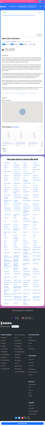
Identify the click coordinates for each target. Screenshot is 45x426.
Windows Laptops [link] (37, 169)
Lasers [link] (24, 189)
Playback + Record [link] (8, 296)
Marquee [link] (6, 177)
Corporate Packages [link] (25, 180)
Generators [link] (6, 175)
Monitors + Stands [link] (8, 299)
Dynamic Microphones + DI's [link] (8, 256)
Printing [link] (34, 214)
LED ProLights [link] (36, 284)
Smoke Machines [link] (36, 165)
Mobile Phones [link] (7, 224)
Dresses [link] (34, 167)
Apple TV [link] (15, 235)
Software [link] (35, 228)
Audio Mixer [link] (35, 177)
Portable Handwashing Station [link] (26, 211)
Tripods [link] (34, 277)
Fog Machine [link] (35, 191)
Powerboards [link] (26, 243)
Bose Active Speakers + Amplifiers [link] (16, 260)
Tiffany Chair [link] (16, 180)
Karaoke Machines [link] (27, 173)
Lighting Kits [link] (26, 286)
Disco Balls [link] (35, 189)
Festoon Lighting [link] (26, 280)
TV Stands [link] (16, 247)
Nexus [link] (24, 185)
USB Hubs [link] (16, 240)
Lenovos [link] (25, 240)
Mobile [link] (24, 245)
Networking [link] (25, 224)
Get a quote (31, 362)
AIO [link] (24, 237)
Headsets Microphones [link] (26, 256)
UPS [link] (34, 226)
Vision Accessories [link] (18, 299)
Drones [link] (5, 169)
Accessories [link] (35, 232)
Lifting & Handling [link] (17, 203)
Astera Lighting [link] (7, 280)
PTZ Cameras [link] (36, 271)
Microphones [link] (16, 165)
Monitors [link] (15, 224)
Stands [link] (24, 277)
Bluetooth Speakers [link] (6, 198)
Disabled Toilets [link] (26, 208)
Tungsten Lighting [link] (37, 289)
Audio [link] (5, 221)
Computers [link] (6, 218)
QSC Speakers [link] (36, 195)
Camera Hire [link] (16, 167)
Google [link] (5, 245)
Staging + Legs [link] (26, 293)
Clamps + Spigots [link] (36, 299)
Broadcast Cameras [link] (25, 269)
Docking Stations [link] (27, 221)
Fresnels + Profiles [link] (17, 282)
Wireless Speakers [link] (27, 200)
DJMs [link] (5, 185)
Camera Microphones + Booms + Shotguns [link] (8, 260)
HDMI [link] (24, 235)
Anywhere (31, 6)
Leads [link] (15, 243)
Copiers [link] (5, 237)
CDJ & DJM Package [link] (16, 201)
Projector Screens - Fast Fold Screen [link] (17, 297)
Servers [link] (34, 224)
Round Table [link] (26, 187)
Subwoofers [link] (35, 175)
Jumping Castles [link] (17, 175)
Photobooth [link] (35, 197)
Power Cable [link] (35, 263)
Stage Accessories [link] (18, 293)
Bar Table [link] (35, 185)
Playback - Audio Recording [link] (27, 250)
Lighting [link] (25, 165)
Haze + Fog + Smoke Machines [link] (26, 274)
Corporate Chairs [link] (27, 183)
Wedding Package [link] (37, 180)
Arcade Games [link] (26, 205)
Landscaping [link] (35, 203)
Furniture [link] (25, 171)
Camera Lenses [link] (17, 169)
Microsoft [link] (35, 240)
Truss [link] (24, 177)
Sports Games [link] (36, 205)
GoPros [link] (24, 169)
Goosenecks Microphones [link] (16, 256)
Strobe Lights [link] (26, 191)
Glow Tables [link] (35, 187)
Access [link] (5, 205)
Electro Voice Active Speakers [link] (26, 260)
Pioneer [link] (15, 185)
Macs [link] (5, 235)
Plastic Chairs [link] (17, 205)
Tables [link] (24, 163)
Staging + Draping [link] (37, 247)
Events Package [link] (7, 183)
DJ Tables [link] (16, 187)
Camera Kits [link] (6, 271)
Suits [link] (5, 173)
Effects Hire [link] (6, 303)
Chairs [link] (15, 163)
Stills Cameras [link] (7, 273)
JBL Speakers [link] (26, 195)
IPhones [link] (25, 232)
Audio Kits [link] (6, 249)
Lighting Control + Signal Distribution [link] (18, 287)
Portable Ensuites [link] (7, 210)
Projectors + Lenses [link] (25, 297)
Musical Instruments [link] (25, 304)
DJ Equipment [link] (7, 252)
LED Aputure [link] (6, 284)
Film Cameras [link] (16, 271)
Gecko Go (15, 326)
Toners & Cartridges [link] (16, 238)
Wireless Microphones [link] (26, 198)
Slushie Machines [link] (7, 171)
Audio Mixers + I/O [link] (17, 249)
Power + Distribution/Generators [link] (9, 294)
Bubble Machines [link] (17, 273)
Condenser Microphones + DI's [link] (27, 253)
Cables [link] (15, 218)
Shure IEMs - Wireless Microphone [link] (16, 265)
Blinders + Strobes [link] (17, 280)
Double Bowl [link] (16, 189)
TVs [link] (33, 173)
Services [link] (25, 228)
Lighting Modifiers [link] (37, 286)
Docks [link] (5, 240)
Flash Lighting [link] (36, 280)
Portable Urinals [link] (7, 214)
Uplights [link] (6, 191)
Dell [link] (5, 243)
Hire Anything (22, 6)
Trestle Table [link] (7, 187)
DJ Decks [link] (35, 163)
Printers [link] (34, 235)
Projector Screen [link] (17, 195)
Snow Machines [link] (36, 273)
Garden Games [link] (7, 208)
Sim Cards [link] (16, 226)
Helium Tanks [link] (26, 175)
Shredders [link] (6, 226)
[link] (6, 41)
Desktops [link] (16, 221)
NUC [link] (34, 237)
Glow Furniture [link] (17, 177)
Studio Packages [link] (27, 289)
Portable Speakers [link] (18, 197)
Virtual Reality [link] (7, 228)
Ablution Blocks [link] (36, 210)
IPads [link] (15, 232)
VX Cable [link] (6, 268)
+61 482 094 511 (13, 6)
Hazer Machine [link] (7, 195)
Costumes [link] (16, 171)
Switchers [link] (35, 245)
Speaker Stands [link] (17, 252)
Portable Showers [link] (37, 208)
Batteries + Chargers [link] (16, 269)
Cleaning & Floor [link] (36, 200)
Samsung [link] (35, 243)
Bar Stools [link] (6, 180)
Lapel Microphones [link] (37, 256)
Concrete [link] (25, 203)
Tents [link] (34, 171)
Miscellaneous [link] (7, 163)
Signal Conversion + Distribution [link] (37, 297)
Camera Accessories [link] (35, 269)
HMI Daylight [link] (26, 282)
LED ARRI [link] (15, 284)
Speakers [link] (6, 165)
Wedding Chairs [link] (17, 183)
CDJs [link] (34, 183)
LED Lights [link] (35, 282)
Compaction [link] (6, 203)
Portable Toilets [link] (17, 208)
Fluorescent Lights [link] (8, 282)
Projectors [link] (6, 167)
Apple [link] (34, 218)
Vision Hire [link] (16, 303)
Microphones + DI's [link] (37, 252)
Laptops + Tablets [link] (37, 293)
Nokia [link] (15, 245)
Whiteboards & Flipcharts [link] (17, 229)
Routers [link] (5, 247)
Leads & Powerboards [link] (36, 222)
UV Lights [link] (25, 167)
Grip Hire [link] (15, 277)
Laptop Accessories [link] (25, 218)
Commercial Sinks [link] (17, 210)
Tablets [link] (25, 226)
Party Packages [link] (17, 173)
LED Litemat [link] (25, 284)
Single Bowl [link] (6, 189)
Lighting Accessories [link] (6, 287)
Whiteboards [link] (26, 247)
